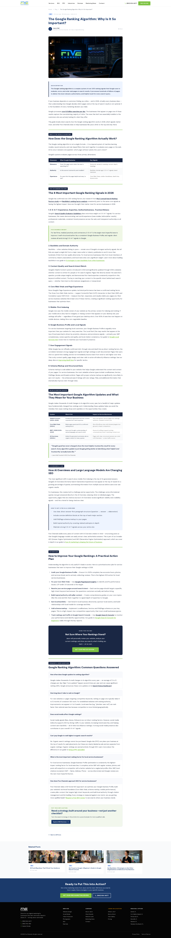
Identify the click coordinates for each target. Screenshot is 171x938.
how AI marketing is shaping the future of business (83, 542)
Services (51, 3)
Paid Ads (65, 924)
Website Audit (90, 916)
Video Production (68, 916)
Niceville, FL (134, 919)
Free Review (144, 3)
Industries (71, 3)
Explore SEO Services (60, 822)
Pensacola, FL (134, 916)
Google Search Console (105, 615)
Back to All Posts (56, 835)
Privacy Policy (135, 934)
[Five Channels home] (24, 3)
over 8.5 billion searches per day (73, 111)
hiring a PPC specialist (77, 750)
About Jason (89, 911)
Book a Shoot (112, 914)
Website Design (67, 911)
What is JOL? (112, 911)
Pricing (110, 919)
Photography (66, 919)
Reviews (80, 3)
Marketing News (91, 3)
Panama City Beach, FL (137, 924)
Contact (101, 3)
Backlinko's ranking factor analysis (74, 201)
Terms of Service (146, 934)
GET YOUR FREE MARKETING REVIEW (76, 895)
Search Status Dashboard (102, 686)
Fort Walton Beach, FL (137, 914)
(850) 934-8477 (132, 3)
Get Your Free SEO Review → (85, 649)
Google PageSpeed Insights (85, 582)
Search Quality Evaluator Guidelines (68, 214)
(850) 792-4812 (26, 923)
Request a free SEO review (75, 798)
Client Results (89, 914)
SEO (58, 3)
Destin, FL (133, 911)
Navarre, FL (134, 921)
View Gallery (111, 916)
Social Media (66, 914)
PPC (63, 3)
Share (121, 29)
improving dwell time (66, 360)
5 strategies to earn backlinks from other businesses (85, 261)
